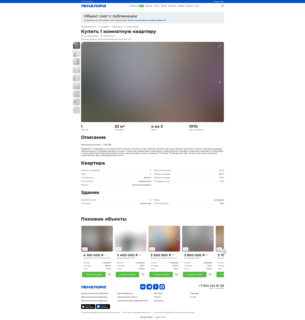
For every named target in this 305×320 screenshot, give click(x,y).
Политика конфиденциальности (136, 312)
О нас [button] (196, 6)
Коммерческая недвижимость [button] (132, 301)
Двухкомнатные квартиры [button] (94, 297)
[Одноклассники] (155, 287)
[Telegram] (149, 287)
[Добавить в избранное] (109, 274)
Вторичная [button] (136, 6)
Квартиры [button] (117, 27)
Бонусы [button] (189, 6)
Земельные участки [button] (127, 297)
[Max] (162, 287)
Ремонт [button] (164, 6)
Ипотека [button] (148, 6)
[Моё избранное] (222, 6)
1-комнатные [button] (132, 27)
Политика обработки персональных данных (100, 312)
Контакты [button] (172, 6)
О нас (193, 297)
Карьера (194, 293)
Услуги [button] (156, 6)
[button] (76, 45)
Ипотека (158, 293)
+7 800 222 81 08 (211, 285)
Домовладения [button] (125, 293)
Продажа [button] (104, 27)
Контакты (158, 301)
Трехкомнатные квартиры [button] (94, 301)
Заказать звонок (219, 1)
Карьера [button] (181, 6)
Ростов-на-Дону (88, 1)
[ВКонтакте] (143, 287)
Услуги (157, 297)
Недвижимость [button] (88, 27)
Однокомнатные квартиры (94, 293)
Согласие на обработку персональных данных (174, 312)
